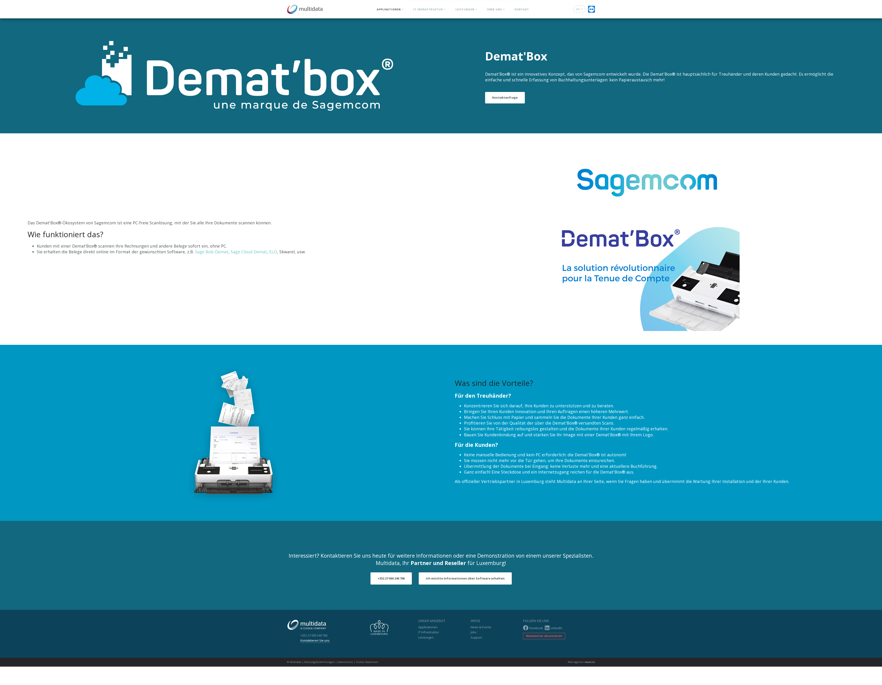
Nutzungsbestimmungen (319, 662)
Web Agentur (576, 662)
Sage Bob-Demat (211, 251)
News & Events (481, 627)
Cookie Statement (367, 662)
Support (476, 637)
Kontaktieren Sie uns (315, 640)
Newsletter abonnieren (544, 636)
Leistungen (465, 9)
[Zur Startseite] (305, 8)
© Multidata (294, 662)
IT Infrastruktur (428, 9)
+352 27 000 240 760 (391, 578)
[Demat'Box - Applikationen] (220, 75)
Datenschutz (345, 662)
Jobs (474, 632)
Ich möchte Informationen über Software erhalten (465, 578)
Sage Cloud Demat (249, 251)
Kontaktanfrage (505, 97)
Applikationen (389, 9)
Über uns (494, 9)
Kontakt (521, 9)
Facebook (536, 628)
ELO (273, 251)
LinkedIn (556, 628)
